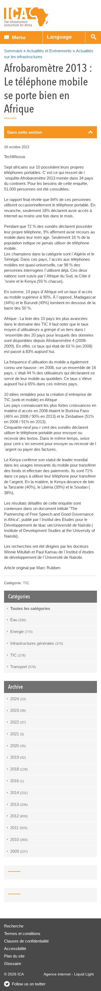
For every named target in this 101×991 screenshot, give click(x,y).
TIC (26, 583)
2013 (19, 804)
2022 (18, 722)
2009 (19, 851)
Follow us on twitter (29, 984)
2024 (18, 698)
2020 (18, 745)
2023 (18, 710)
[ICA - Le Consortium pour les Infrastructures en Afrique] (26, 17)
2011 (18, 827)
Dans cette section (24, 132)
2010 (19, 839)
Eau (18, 619)
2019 (18, 757)
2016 (17, 780)
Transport (23, 666)
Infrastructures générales (36, 643)
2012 (19, 816)
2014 (19, 792)
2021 (17, 734)
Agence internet (57, 974)
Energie (21, 631)
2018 (19, 769)
